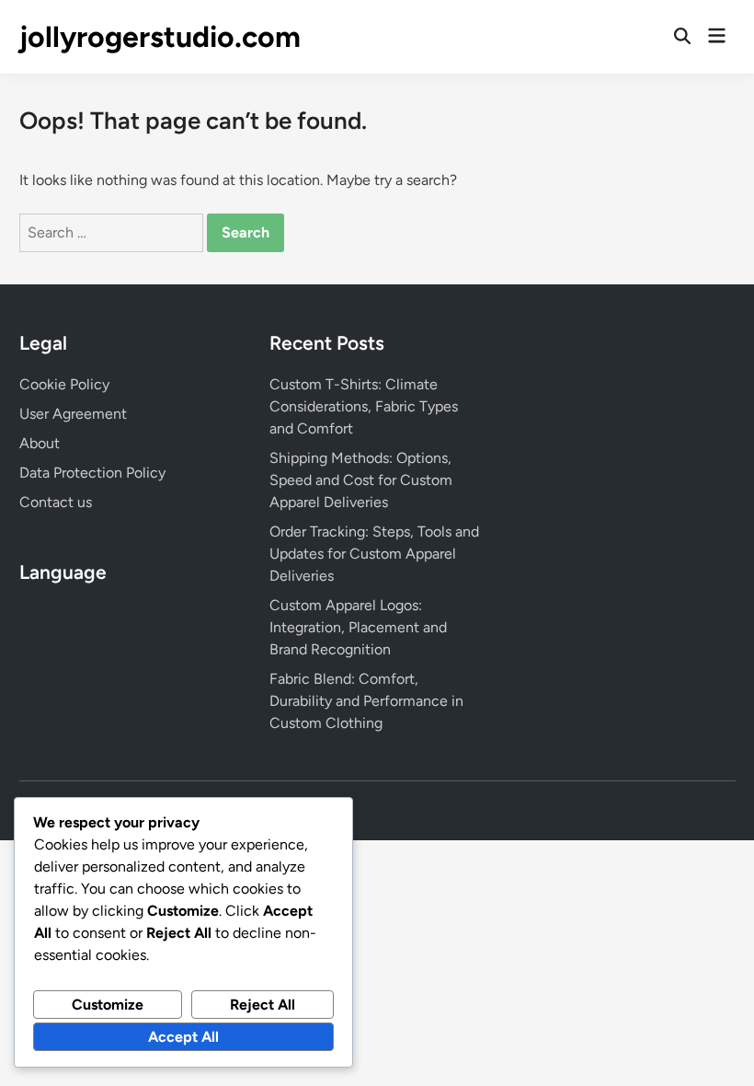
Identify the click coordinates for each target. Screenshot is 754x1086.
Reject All (262, 1004)
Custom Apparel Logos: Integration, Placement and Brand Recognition (358, 627)
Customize (107, 1004)
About (39, 443)
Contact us (55, 502)
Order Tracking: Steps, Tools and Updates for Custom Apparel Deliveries (374, 553)
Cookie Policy (64, 384)
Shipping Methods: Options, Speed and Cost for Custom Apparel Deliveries (360, 480)
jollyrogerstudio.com (160, 36)
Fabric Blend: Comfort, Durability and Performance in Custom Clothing (366, 701)
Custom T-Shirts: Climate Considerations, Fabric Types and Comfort (363, 406)
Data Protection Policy (92, 472)
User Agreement (73, 413)
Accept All (183, 1037)
